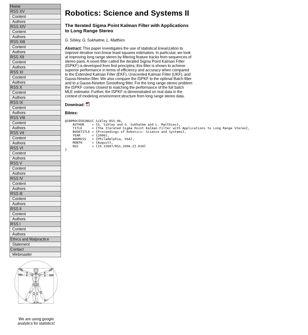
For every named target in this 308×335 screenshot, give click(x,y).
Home (15, 6)
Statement (21, 244)
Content (19, 16)
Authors (19, 22)
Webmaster (22, 254)
